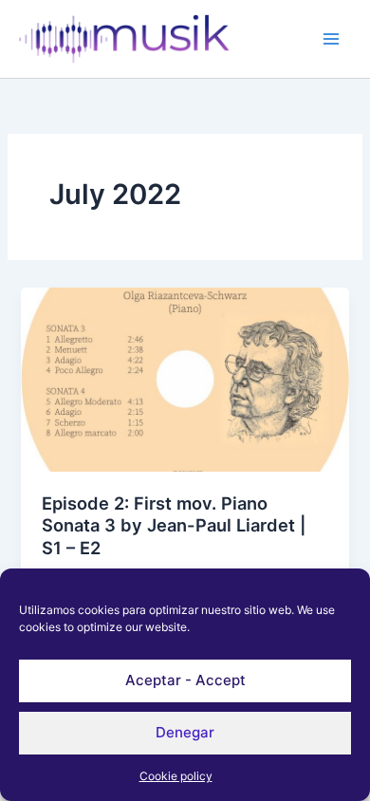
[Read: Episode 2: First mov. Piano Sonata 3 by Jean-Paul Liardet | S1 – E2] (184, 378)
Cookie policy (176, 776)
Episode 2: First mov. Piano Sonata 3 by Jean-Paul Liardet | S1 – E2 (174, 525)
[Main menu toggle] (331, 39)
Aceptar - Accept (185, 680)
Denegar (185, 732)
